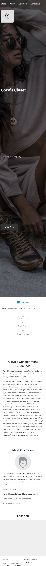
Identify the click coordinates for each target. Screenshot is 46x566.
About (12, 4)
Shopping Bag (23, 334)
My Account (23, 318)
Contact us (35, 4)
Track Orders (23, 326)
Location (23, 4)
